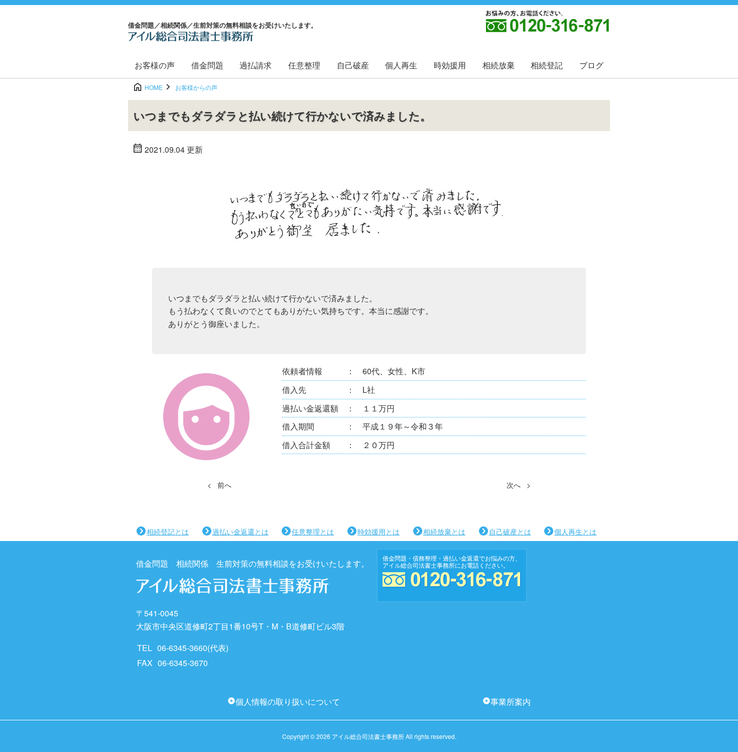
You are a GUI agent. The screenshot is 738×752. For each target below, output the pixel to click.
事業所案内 (510, 701)
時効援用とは (378, 531)
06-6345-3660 (182, 648)
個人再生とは (575, 531)
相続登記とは (168, 531)
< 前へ (219, 485)
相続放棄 (498, 65)
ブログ (591, 65)
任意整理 (304, 65)
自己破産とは (510, 531)
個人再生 (401, 65)
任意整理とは (313, 531)
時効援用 (450, 65)
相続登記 (547, 65)
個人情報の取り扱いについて (287, 701)
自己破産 (353, 65)
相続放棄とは (444, 531)
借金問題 (207, 65)
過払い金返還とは (240, 531)
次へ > (519, 485)
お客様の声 (155, 65)
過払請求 (255, 65)
